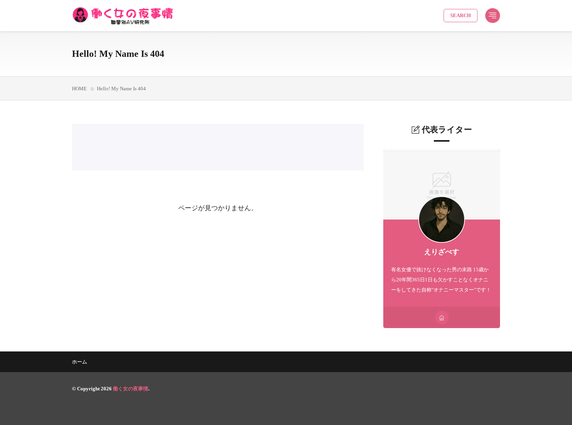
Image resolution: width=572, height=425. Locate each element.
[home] (442, 317)
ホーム (79, 362)
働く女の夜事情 (130, 389)
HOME (79, 88)
